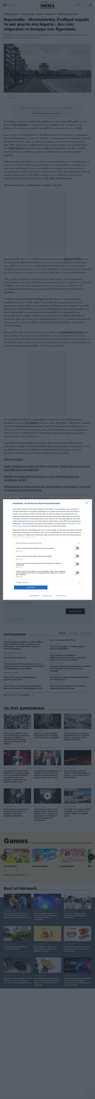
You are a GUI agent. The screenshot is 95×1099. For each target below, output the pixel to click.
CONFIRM (31, 587)
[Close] (87, 503)
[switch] (76, 548)
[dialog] (47, 549)
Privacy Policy (61, 596)
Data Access (47, 596)
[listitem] (47, 543)
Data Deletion (34, 596)
